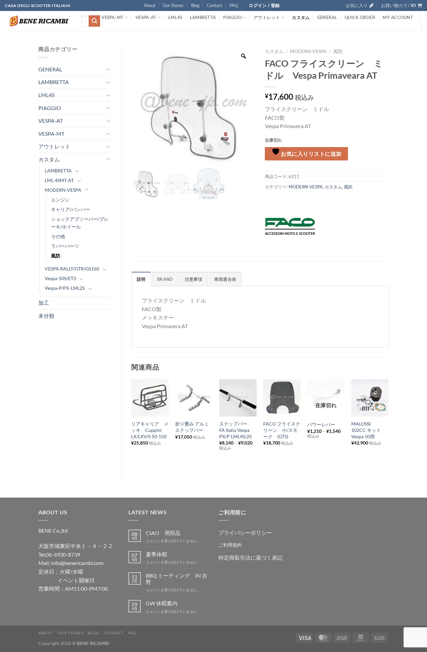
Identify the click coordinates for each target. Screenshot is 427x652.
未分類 (46, 315)
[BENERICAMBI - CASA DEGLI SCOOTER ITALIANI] (38, 21)
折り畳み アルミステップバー (192, 427)
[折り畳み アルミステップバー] (193, 398)
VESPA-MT (112, 17)
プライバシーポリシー (245, 532)
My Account (398, 17)
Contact (214, 5)
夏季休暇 (156, 554)
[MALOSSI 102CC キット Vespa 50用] (370, 398)
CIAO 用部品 (163, 533)
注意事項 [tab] (193, 279)
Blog (195, 5)
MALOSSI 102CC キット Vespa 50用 (368, 430)
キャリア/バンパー (70, 209)
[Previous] (132, 426)
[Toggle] (108, 69)
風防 (55, 255)
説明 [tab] (141, 279)
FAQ (234, 5)
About (149, 5)
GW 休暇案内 (161, 603)
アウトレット (267, 17)
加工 (43, 302)
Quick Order (360, 17)
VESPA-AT (145, 17)
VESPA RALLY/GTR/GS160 (72, 268)
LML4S (175, 17)
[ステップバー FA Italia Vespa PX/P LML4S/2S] (238, 398)
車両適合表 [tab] (225, 279)
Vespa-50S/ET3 (60, 278)
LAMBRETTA (203, 17)
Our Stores (173, 5)
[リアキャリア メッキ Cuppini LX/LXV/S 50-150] (149, 398)
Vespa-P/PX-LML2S (65, 288)
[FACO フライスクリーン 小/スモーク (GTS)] (282, 398)
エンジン (60, 199)
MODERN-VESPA (63, 190)
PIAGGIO (232, 17)
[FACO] (290, 226)
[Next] (388, 426)
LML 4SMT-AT (59, 180)
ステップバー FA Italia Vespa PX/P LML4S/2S (235, 430)
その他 (58, 236)
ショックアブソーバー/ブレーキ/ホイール (80, 222)
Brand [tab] (165, 279)
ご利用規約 (230, 545)
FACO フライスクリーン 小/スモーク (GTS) (281, 430)
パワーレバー (321, 424)
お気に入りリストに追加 (311, 154)
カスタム (301, 17)
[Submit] (94, 21)
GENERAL (327, 17)
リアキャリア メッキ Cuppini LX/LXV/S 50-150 (149, 430)
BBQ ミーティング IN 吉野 (176, 578)
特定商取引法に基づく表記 (251, 557)
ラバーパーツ (65, 246)
